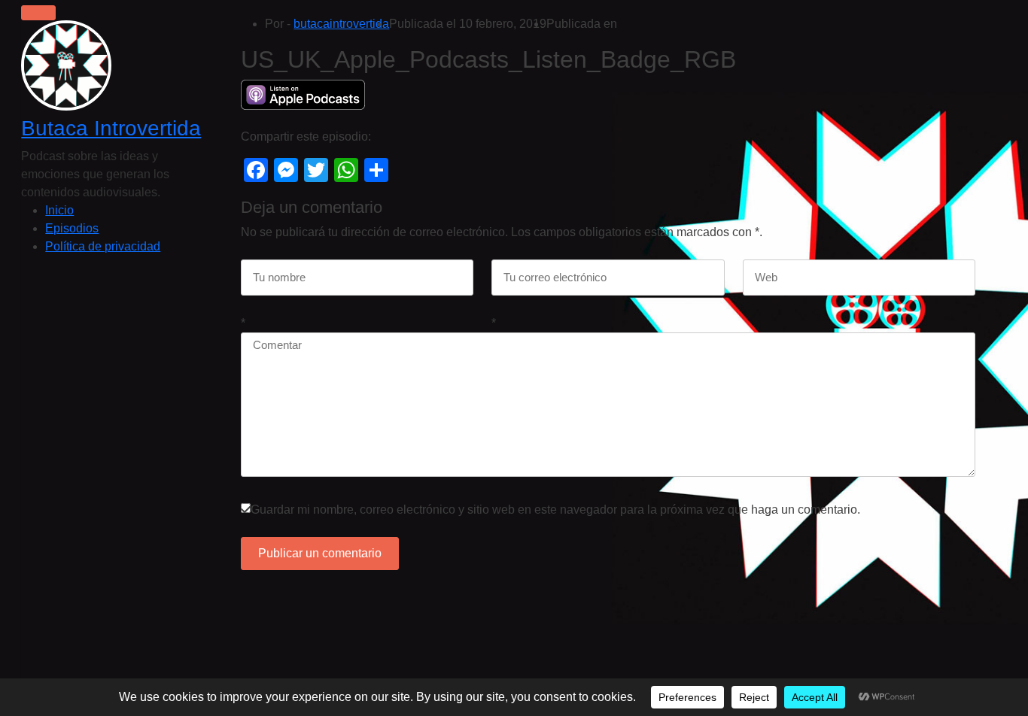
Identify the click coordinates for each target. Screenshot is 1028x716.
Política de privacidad (102, 246)
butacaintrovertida (341, 23)
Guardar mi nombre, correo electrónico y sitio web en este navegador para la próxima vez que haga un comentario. (555, 509)
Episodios (72, 228)
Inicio (59, 210)
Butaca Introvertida (111, 128)
